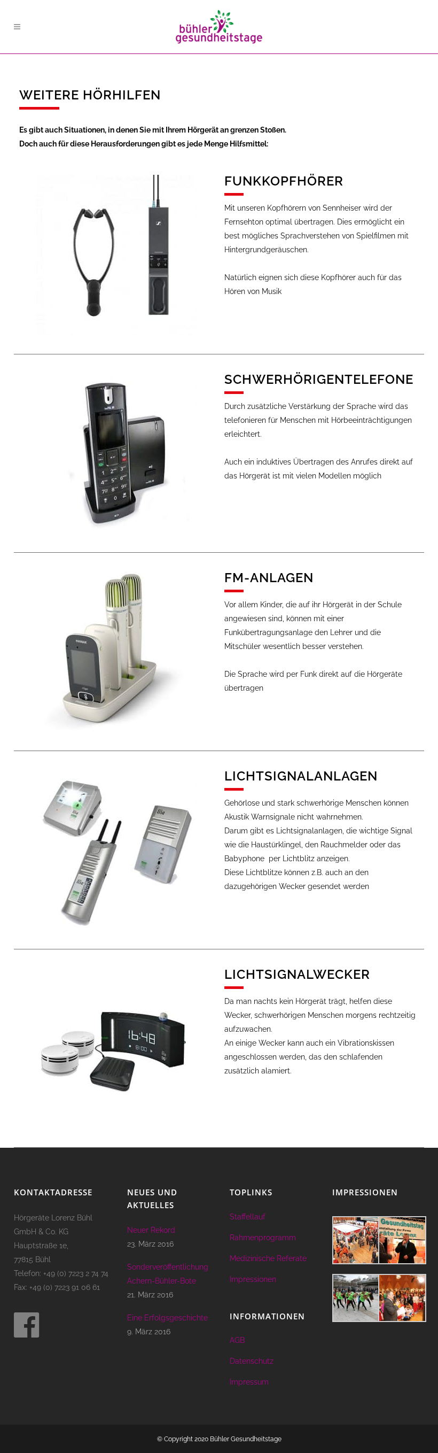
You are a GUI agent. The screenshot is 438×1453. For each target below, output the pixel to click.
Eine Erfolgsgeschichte (167, 1317)
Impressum (249, 1382)
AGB (237, 1340)
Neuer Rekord (151, 1230)
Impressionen (253, 1279)
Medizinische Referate (268, 1258)
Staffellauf (247, 1216)
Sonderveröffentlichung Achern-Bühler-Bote (167, 1274)
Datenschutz (251, 1361)
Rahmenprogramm (263, 1237)
